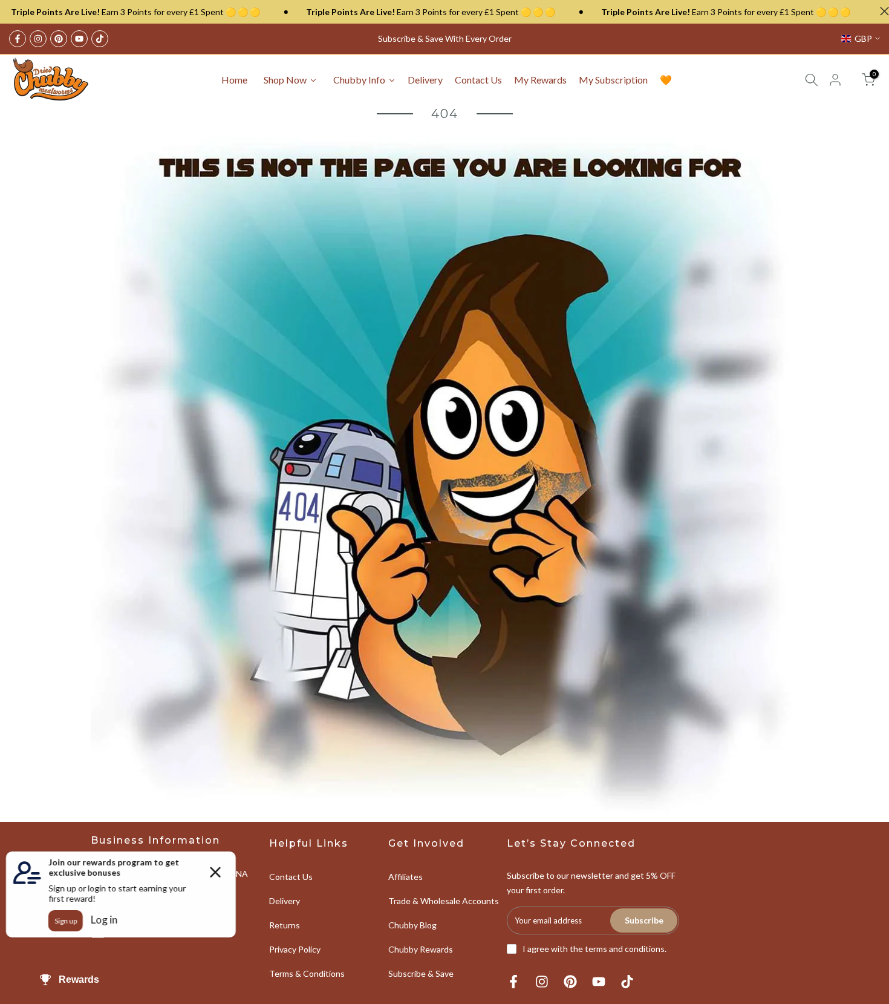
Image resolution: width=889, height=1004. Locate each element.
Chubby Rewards (420, 949)
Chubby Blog (412, 925)
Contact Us (291, 876)
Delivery (284, 901)
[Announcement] (397, 12)
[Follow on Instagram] (38, 38)
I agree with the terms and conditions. (594, 948)
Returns (284, 925)
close (881, 11)
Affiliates (405, 876)
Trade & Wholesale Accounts (443, 901)
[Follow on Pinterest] (58, 38)
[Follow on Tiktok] (99, 38)
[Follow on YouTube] (79, 38)
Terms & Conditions (307, 973)
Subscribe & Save (421, 973)
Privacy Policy (295, 949)
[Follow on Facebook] (17, 38)
